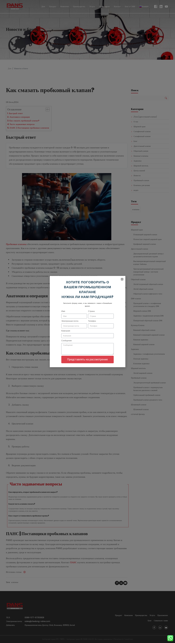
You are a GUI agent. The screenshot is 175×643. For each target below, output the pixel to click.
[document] (87, 321)
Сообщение (66, 340)
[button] (122, 279)
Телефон (92, 321)
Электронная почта (69, 321)
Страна (91, 311)
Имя (63, 311)
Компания (65, 330)
